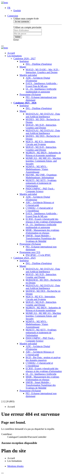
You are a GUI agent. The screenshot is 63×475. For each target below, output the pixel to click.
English (17, 10)
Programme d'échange (30, 94)
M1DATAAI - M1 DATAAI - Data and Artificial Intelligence (43, 115)
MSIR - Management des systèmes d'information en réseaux (42, 231)
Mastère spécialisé (28, 75)
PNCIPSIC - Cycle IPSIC (38, 255)
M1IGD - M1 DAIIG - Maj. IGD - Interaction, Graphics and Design (42, 71)
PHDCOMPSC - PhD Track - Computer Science (40, 190)
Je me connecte (22, 21)
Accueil (11, 53)
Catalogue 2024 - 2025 (24, 257)
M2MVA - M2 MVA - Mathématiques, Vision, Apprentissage (37, 169)
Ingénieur (24, 61)
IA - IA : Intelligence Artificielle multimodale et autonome (41, 90)
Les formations (14, 55)
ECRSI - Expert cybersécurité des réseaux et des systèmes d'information (44, 220)
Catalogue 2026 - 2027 (24, 58)
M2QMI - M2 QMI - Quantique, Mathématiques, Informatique (41, 176)
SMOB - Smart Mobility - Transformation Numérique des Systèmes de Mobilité (41, 238)
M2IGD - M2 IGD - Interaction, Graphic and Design (41, 303)
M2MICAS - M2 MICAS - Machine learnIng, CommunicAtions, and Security (43, 161)
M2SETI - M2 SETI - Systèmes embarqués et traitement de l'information (41, 183)
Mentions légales (15, 466)
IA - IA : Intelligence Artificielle (41, 374)
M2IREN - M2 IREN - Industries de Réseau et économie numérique (43, 154)
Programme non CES (30, 252)
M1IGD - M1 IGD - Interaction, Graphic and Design (41, 275)
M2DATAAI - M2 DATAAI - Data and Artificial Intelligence (43, 132)
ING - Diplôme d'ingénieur (39, 64)
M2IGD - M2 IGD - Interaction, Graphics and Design (41, 148)
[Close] (2, 473)
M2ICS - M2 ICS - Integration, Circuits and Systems (41, 143)
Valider (18, 37)
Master (23, 67)
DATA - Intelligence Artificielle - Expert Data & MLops (41, 84)
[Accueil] (4, 2)
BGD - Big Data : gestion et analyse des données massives (43, 359)
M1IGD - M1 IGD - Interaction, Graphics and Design (41, 126)
